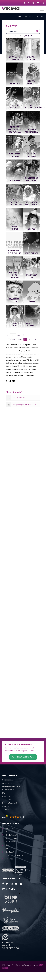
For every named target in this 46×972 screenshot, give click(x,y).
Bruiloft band (11, 838)
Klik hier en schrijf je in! (23, 757)
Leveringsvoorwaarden (11, 786)
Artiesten (10, 828)
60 (29, 339)
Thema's (9, 859)
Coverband (10, 842)
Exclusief (10, 852)
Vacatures (6, 799)
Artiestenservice (9, 783)
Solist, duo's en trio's (14, 855)
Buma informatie (9, 789)
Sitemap (5, 809)
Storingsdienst (8, 780)
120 (34, 339)
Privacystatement (9, 803)
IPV (3, 793)
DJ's (7, 848)
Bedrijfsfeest (11, 835)
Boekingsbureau (8, 796)
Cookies (5, 806)
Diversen (10, 845)
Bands (8, 831)
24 (25, 339)
